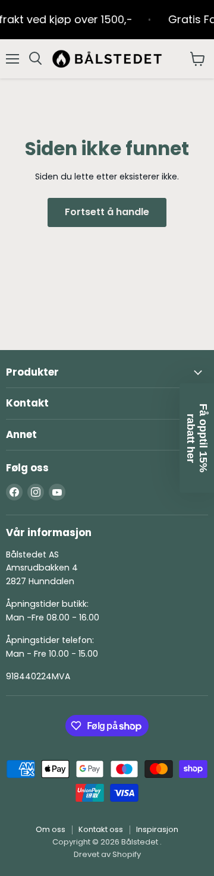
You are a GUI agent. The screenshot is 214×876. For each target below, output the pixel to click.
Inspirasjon (157, 829)
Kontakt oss (100, 829)
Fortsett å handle (107, 212)
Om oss (50, 829)
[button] (197, 438)
